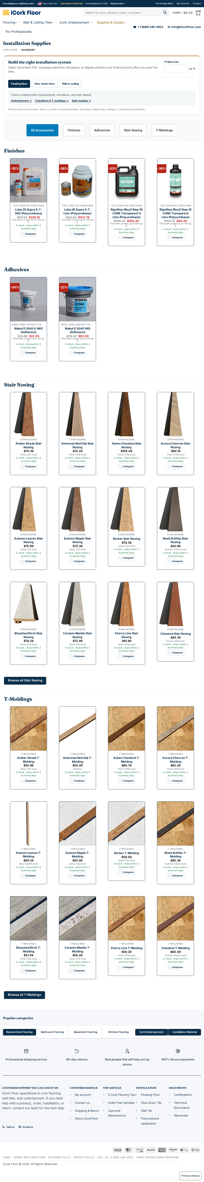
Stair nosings (81, 100)
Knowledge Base (164, 3)
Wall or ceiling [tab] (70, 83)
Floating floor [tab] (19, 83)
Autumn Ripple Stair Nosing (77, 540)
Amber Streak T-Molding (28, 759)
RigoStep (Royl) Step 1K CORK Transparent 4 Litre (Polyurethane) (127, 213)
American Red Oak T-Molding (77, 759)
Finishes (74, 130)
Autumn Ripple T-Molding (77, 854)
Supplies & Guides (110, 22)
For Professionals (18, 32)
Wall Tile (146, 1110)
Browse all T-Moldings (24, 995)
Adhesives (102, 130)
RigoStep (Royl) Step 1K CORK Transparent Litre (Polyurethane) (176, 213)
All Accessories (42, 130)
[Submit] (165, 12)
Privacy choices (190, 1175)
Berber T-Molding (126, 853)
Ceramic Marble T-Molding (77, 949)
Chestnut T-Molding (176, 948)
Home (7, 1157)
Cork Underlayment (74, 22)
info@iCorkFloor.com (184, 27)
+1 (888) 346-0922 (148, 27)
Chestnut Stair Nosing (175, 633)
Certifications (183, 1094)
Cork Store (10, 50)
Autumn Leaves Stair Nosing (28, 540)
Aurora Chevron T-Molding (175, 759)
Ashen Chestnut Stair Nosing (126, 445)
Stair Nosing (133, 130)
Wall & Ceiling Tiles (37, 22)
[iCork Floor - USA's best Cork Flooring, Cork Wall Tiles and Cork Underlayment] (28, 12)
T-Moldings (164, 130)
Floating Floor (150, 1094)
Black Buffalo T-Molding (176, 854)
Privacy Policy (84, 1157)
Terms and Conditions (29, 1157)
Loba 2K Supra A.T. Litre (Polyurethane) (77, 211)
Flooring (9, 22)
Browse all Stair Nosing (25, 680)
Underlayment (21, 100)
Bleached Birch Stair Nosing (29, 635)
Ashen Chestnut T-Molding (126, 759)
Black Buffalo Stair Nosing (175, 540)
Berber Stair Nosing (126, 538)
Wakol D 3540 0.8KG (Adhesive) (28, 330)
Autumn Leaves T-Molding (28, 854)
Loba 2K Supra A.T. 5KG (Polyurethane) (28, 211)
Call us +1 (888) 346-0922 (115, 1157)
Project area (180, 65)
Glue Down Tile (151, 1102)
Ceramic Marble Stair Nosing (77, 635)
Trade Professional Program (157, 1157)
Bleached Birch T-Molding (28, 949)
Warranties (181, 1115)
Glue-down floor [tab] (44, 83)
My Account (183, 3)
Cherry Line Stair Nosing (126, 635)
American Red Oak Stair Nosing (77, 445)
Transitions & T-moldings (52, 100)
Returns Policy (59, 1157)
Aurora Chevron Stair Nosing (175, 445)
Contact (197, 3)
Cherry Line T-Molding (126, 948)
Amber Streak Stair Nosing (29, 445)
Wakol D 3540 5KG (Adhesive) (77, 330)
